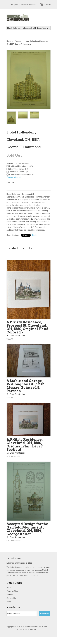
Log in (14, 4)
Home (9, 588)
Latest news (14, 558)
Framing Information (15, 177)
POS (41, 627)
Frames (10, 595)
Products (18, 41)
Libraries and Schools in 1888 (19, 563)
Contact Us (11, 598)
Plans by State (12, 591)
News (9, 602)
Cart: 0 (48, 4)
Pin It (34, 235)
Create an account (28, 4)
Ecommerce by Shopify (26, 629)
